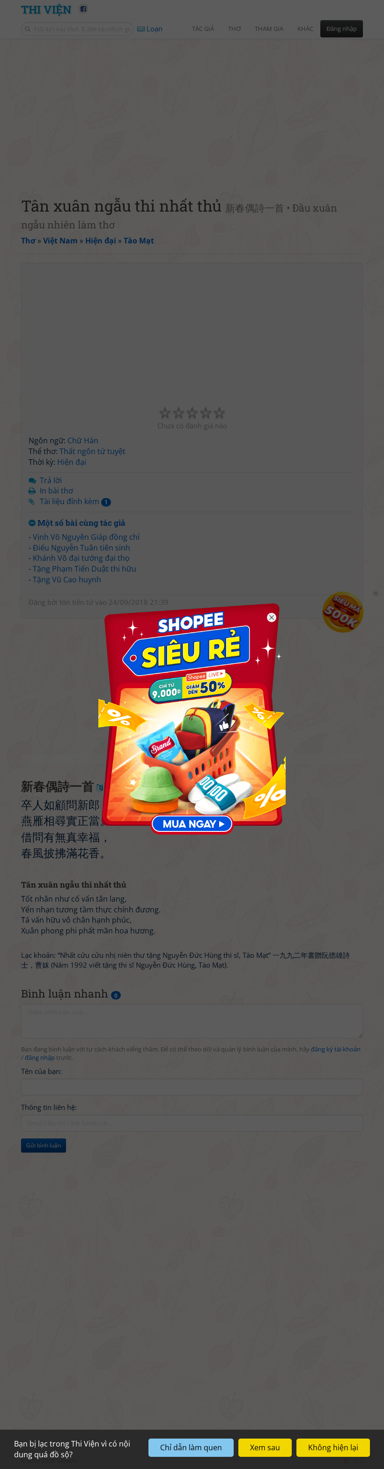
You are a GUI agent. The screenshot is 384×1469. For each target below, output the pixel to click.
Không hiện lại (333, 1447)
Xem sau (265, 1447)
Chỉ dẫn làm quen (191, 1447)
